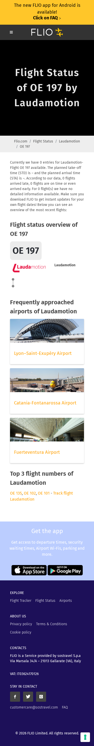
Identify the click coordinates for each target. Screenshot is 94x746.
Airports (65, 601)
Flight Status (43, 141)
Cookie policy (20, 632)
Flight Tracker (20, 601)
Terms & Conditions (51, 624)
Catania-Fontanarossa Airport (45, 403)
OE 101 (44, 493)
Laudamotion (69, 141)
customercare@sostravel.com (34, 707)
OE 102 (30, 493)
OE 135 (16, 493)
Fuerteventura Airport (37, 452)
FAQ (65, 707)
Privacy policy (21, 624)
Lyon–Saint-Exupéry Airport (43, 353)
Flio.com (20, 141)
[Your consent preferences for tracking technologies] (85, 737)
